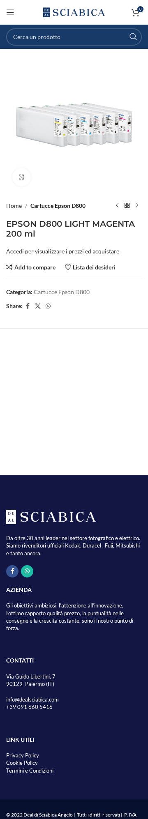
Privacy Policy (22, 755)
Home (14, 205)
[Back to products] (127, 206)
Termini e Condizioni (29, 770)
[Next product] (137, 206)
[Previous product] (117, 206)
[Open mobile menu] (10, 12)
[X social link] (37, 306)
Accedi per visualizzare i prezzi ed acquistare (62, 251)
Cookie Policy (22, 762)
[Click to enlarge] (21, 177)
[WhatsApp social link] (48, 306)
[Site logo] (74, 11)
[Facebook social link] (27, 306)
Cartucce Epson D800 (58, 205)
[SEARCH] (133, 37)
